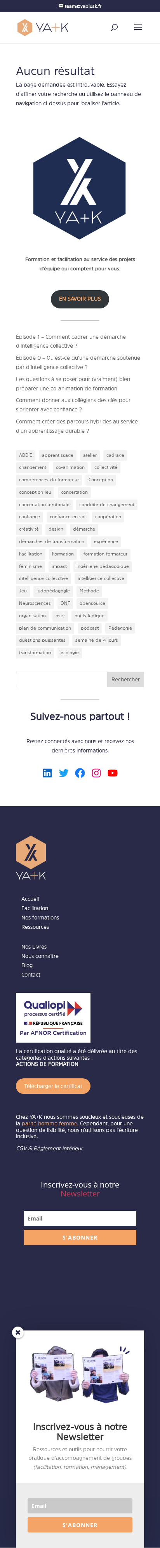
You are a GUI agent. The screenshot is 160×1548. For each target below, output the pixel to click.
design (56, 529)
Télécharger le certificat (53, 1086)
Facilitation (30, 554)
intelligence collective (101, 578)
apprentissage (57, 455)
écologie (70, 652)
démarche (84, 529)
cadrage (115, 455)
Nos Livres (34, 946)
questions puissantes (42, 640)
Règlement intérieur (58, 1148)
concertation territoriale (44, 504)
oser (60, 615)
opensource (92, 603)
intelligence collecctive (43, 578)
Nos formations (40, 917)
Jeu (23, 591)
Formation (63, 554)
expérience (106, 541)
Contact (30, 974)
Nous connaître (40, 956)
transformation (35, 652)
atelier (90, 455)
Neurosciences (35, 603)
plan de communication (45, 628)
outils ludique (89, 615)
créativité (29, 529)
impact (59, 566)
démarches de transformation (51, 541)
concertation (74, 492)
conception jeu (35, 492)
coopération (108, 516)
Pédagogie (120, 628)
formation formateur (105, 554)
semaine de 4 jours (96, 640)
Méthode (89, 591)
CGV (21, 1148)
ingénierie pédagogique (103, 566)
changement (32, 467)
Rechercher (125, 679)
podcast (90, 628)
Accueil (30, 899)
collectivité (105, 467)
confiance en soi (67, 516)
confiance (29, 516)
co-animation (70, 467)
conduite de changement (106, 504)
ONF (65, 603)
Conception (101, 479)
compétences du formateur (49, 479)
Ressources (35, 927)
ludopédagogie (53, 591)
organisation (32, 615)
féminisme (30, 566)
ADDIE (25, 455)
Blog (27, 965)
